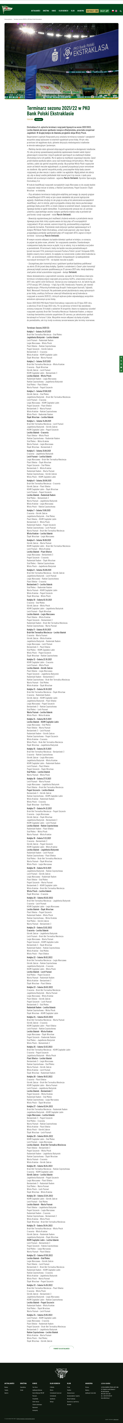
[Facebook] (121, 358)
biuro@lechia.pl (105, 1398)
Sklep (102, 11)
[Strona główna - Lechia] (7, 10)
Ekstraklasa (39, 119)
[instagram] (121, 364)
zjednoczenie (115, 1419)
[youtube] (121, 367)
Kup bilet (90, 11)
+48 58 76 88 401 (107, 1396)
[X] (121, 361)
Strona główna (8, 19)
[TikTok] (121, 371)
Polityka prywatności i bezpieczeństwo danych (26, 1418)
